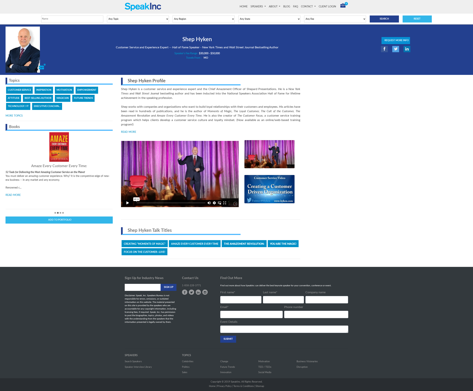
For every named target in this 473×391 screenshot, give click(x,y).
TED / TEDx (264, 367)
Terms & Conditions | (244, 386)
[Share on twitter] (395, 49)
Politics (186, 367)
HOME (244, 6)
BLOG (286, 6)
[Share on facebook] (384, 49)
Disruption (302, 367)
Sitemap (260, 386)
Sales (184, 372)
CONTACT (307, 6)
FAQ (295, 6)
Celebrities (187, 361)
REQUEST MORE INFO (396, 40)
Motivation (264, 361)
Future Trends (227, 367)
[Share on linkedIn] (407, 49)
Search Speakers (133, 361)
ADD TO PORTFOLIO (59, 220)
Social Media (264, 372)
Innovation (225, 372)
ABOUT (273, 6)
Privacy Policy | (225, 386)
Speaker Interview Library (138, 367)
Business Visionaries (307, 361)
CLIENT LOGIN (327, 6)
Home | (213, 386)
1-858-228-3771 (191, 285)
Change (224, 361)
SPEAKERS (257, 6)
